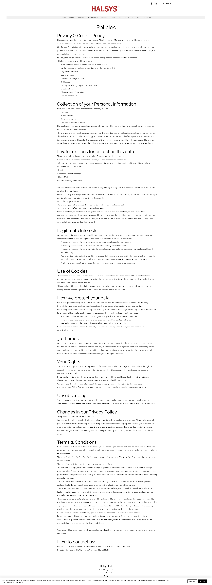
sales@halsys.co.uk (65, 330)
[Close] (209, 581)
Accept (202, 581)
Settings (192, 581)
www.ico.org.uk (139, 387)
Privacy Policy (19, 582)
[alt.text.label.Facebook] (151, 3)
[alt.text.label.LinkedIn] (155, 3)
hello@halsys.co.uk (106, 570)
